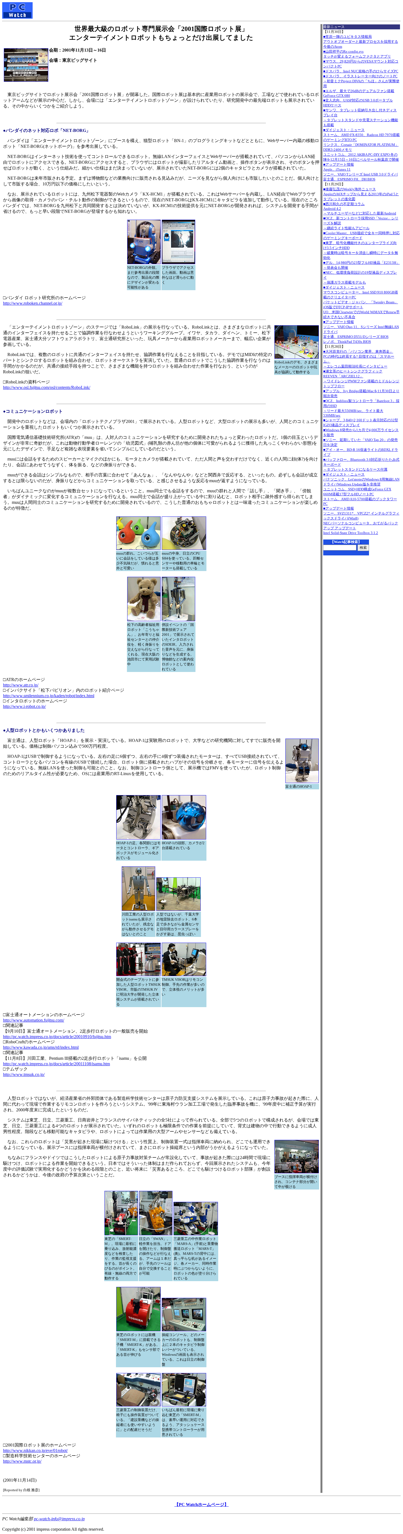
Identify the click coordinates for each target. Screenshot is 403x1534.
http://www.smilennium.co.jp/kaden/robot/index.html (48, 695)
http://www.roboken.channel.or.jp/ (32, 303)
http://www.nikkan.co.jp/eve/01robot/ (35, 1450)
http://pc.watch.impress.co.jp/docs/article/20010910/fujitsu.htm (57, 1036)
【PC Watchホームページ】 (201, 1504)
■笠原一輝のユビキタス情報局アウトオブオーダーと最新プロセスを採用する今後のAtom (360, 42)
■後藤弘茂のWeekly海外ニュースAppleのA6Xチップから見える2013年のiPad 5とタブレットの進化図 (361, 194)
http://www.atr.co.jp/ (20, 685)
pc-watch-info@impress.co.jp (59, 1518)
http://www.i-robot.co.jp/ (24, 706)
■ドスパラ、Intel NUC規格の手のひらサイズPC (360, 71)
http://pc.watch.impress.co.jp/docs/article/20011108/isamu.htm (56, 1063)
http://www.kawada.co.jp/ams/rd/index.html (41, 1047)
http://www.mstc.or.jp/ (22, 1461)
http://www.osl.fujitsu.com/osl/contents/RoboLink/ (46, 387)
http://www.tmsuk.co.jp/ (24, 1074)
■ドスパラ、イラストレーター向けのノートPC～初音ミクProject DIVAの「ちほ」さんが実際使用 (361, 81)
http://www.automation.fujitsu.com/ (33, 1020)
